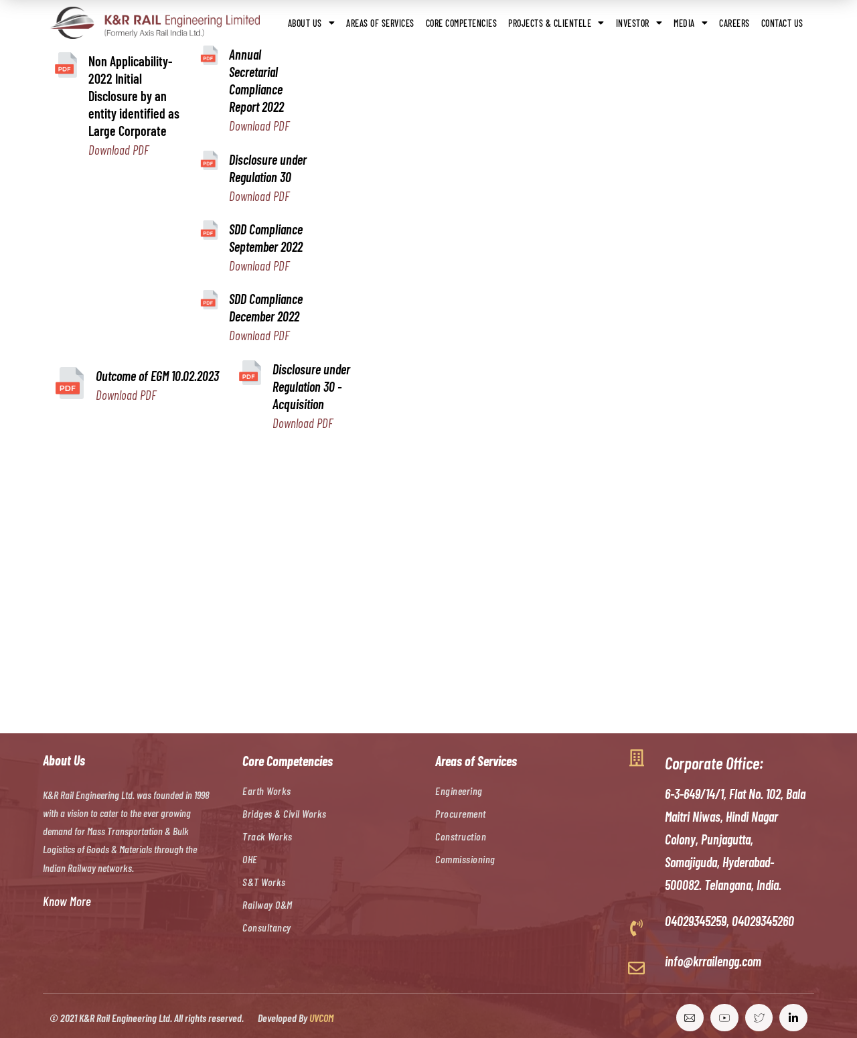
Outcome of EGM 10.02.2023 (157, 376)
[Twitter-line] (759, 1018)
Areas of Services (380, 23)
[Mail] (690, 1018)
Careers (734, 23)
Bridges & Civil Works (284, 813)
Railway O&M (267, 904)
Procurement (460, 813)
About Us (305, 23)
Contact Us (782, 23)
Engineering (459, 790)
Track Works (267, 836)
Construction (460, 836)
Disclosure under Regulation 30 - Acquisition (311, 386)
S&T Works (264, 881)
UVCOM (321, 1017)
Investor (632, 23)
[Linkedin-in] (793, 1018)
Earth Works (266, 790)
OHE (250, 858)
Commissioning (465, 858)
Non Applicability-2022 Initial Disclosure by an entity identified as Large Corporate (133, 96)
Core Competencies (461, 23)
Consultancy (266, 927)
